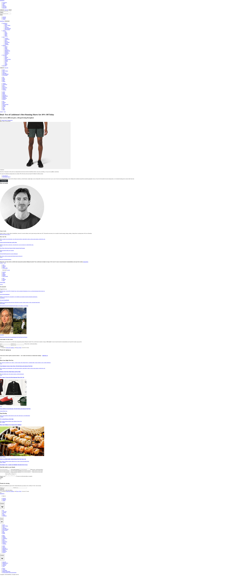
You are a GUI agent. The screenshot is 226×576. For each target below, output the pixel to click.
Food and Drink (8, 59)
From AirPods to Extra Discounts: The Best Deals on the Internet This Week (15, 408)
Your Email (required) (15, 469)
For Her (6, 61)
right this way (45, 355)
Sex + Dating (2, 422)
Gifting (6, 64)
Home (6, 58)
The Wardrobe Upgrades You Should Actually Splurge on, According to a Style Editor (14, 305)
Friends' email (2, 476)
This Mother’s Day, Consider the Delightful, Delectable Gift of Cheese (14, 464)
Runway (6, 41)
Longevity (7, 49)
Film (5, 31)
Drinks (6, 24)
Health (6, 48)
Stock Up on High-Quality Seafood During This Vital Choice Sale (13, 459)
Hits (3, 510)
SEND (1, 477)
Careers (3, 569)
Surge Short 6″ (5, 175)
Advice (6, 46)
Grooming (7, 44)
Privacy (3, 568)
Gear (5, 111)
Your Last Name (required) (16, 472)
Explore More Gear (3, 411)
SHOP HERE (4, 180)
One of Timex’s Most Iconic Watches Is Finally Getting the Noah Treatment (12, 248)
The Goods (4, 6)
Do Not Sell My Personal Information (9, 572)
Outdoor (6, 60)
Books (6, 32)
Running (6, 54)
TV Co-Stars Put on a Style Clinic (6, 419)
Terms (3, 566)
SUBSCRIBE (5, 268)
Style (3, 4)
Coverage (4, 512)
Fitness (6, 47)
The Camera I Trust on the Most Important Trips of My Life (12, 377)
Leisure (1, 111)
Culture (3, 3)
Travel (6, 26)
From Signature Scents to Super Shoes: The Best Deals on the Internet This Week (16, 366)
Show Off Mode (8, 28)
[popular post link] (22, 291)
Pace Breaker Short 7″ (6, 176)
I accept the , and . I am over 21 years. (15, 347)
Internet (6, 35)
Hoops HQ (4, 7)
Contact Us (4, 564)
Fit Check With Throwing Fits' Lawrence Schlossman (9, 253)
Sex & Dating (7, 29)
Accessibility (4, 570)
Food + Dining (7, 25)
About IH (4, 562)
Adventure (7, 27)
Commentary (7, 39)
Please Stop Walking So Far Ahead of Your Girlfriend (10, 424)
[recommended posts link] (25, 362)
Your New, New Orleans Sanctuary (5, 259)
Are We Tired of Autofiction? (5, 294)
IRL (3, 513)
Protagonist (4, 515)
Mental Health (7, 50)
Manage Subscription (6, 571)
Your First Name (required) (16, 470)
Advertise (4, 565)
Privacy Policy (18, 347)
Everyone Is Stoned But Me (4, 300)
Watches (6, 43)
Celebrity (6, 38)
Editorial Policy (5, 563)
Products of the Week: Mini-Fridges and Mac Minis (8, 242)
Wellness (4, 5)
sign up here (85, 261)
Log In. (8, 270)
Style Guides (7, 42)
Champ (3, 514)
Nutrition (6, 51)
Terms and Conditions (10, 347)
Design (6, 33)
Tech (6, 62)
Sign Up (1, 346)
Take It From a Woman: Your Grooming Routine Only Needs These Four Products (13, 337)
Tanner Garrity (4, 120)
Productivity (7, 52)
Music (6, 34)
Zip (11, 345)
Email (12, 343)
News (6, 40)
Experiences (4, 2)
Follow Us (2, 9)
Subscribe (6, 9)
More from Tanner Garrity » (5, 234)
